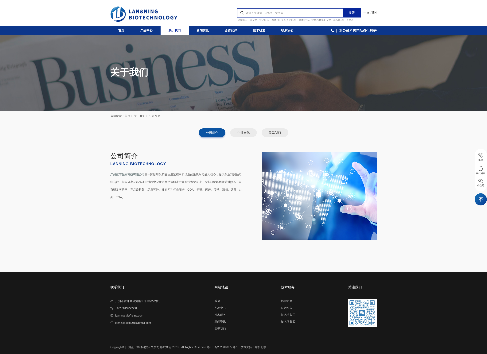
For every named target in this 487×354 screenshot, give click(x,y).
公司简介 (212, 132)
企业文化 (243, 132)
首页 (121, 30)
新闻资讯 (203, 30)
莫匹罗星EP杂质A (343, 20)
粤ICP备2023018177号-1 (222, 347)
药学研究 (286, 300)
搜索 (352, 12)
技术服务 (220, 314)
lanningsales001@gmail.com (133, 322)
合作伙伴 (231, 30)
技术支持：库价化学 (253, 347)
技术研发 (259, 30)
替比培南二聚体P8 (269, 20)
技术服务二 (288, 307)
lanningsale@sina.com (129, 315)
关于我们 (175, 30)
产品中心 (146, 30)
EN (374, 12)
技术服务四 (288, 321)
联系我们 (287, 30)
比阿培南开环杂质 (247, 20)
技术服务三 (288, 314)
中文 (367, 12)
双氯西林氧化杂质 (321, 20)
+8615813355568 (126, 308)
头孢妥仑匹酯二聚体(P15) (295, 20)
